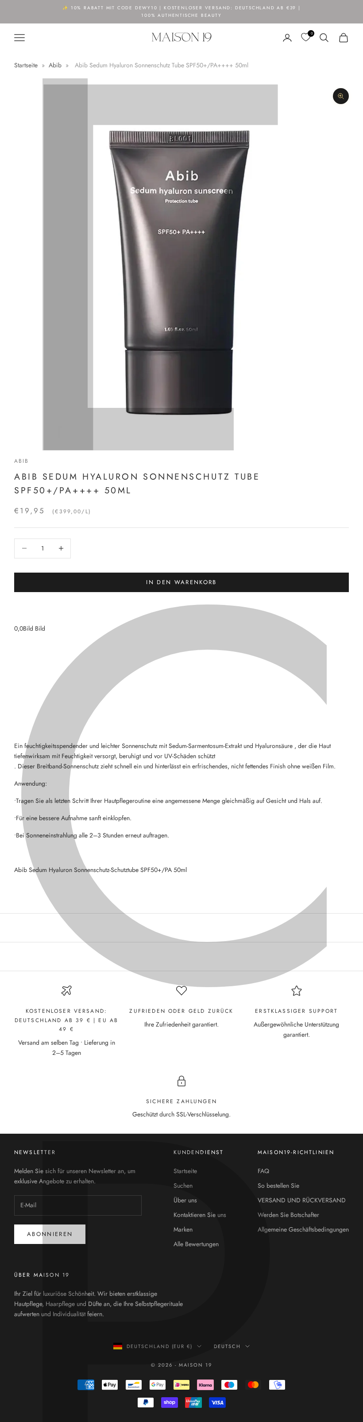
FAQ (263, 1170)
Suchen (183, 1185)
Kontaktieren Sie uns (200, 1214)
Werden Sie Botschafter (288, 1214)
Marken (183, 1229)
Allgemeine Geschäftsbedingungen (303, 1229)
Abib (55, 65)
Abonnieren (50, 1234)
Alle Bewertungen (196, 1244)
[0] (305, 37)
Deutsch (227, 1346)
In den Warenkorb (181, 582)
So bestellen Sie (278, 1185)
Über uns (185, 1200)
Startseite (26, 65)
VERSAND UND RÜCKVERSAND (302, 1200)
